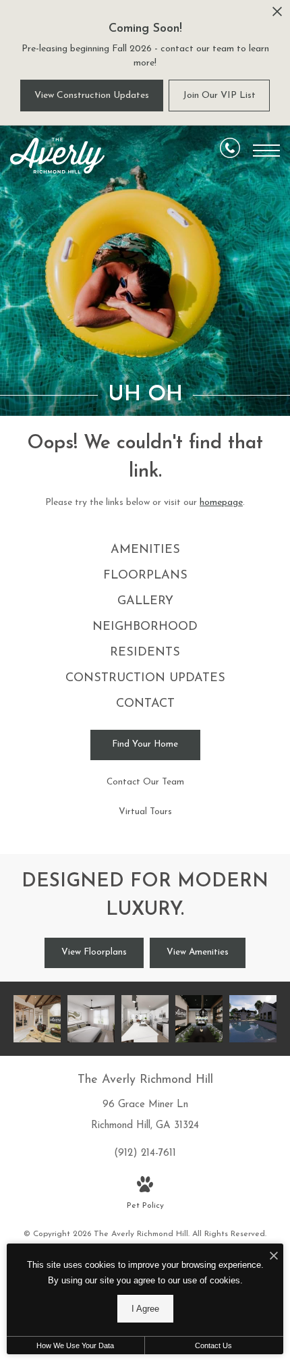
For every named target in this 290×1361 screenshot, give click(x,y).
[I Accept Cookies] (274, 1257)
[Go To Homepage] (57, 156)
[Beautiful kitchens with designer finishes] (145, 1018)
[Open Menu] (266, 150)
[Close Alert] (277, 15)
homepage (221, 503)
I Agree (145, 1309)
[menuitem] (145, 551)
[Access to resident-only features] (37, 1018)
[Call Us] (230, 151)
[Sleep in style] (91, 1018)
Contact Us (213, 1345)
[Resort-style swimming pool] (253, 1018)
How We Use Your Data (75, 1345)
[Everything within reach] (199, 1018)
